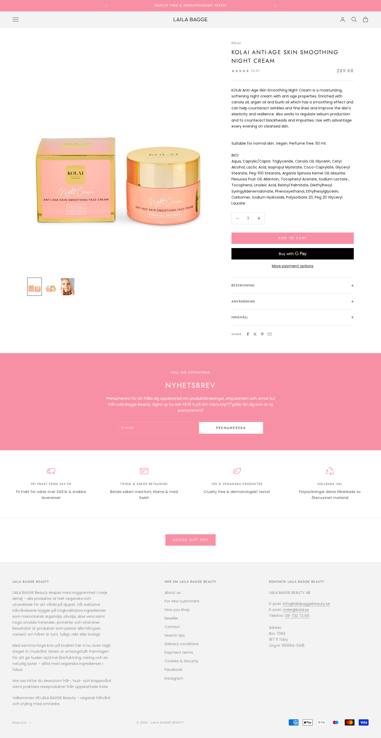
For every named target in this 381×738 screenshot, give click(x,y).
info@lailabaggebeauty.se (306, 603)
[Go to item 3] (67, 287)
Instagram (174, 678)
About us (173, 592)
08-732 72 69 (297, 615)
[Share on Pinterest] (262, 334)
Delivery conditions (182, 643)
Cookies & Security (182, 661)
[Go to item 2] (51, 287)
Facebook (173, 669)
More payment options (292, 266)
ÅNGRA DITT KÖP (190, 539)
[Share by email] (269, 334)
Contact (172, 626)
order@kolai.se (296, 609)
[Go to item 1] (34, 287)
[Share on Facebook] (248, 334)
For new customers (182, 601)
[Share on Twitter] (255, 334)
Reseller (171, 618)
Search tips (175, 635)
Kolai (236, 43)
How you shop (177, 609)
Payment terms (179, 652)
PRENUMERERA (231, 427)
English (19, 723)
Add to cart (292, 238)
